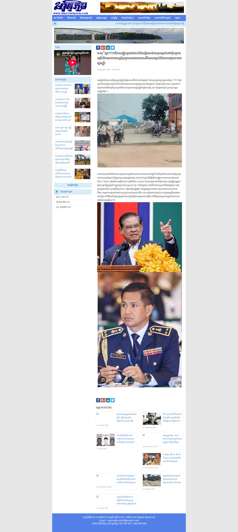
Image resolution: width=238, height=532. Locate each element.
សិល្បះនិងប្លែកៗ (127, 18)
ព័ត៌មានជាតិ (71, 18)
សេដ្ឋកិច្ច (114, 18)
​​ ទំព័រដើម (59, 18)
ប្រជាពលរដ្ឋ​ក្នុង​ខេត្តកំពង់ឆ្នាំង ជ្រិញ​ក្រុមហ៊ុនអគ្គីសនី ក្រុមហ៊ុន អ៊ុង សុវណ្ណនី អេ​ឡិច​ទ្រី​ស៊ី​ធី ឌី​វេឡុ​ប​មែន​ (127, 421)
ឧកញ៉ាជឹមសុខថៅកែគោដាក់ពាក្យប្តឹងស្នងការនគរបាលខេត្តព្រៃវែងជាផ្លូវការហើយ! (63, 177)
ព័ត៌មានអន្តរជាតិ (86, 18)
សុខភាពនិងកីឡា (144, 18)
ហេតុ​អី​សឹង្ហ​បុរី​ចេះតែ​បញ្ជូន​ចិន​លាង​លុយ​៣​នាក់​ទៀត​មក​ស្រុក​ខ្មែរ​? (126, 439)
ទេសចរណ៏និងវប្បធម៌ (163, 18)
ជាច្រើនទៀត (72, 185)
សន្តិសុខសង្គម (101, 18)
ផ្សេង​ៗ (177, 18)
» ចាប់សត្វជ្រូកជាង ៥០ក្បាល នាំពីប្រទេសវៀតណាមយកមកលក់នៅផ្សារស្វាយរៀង (132, 23)
